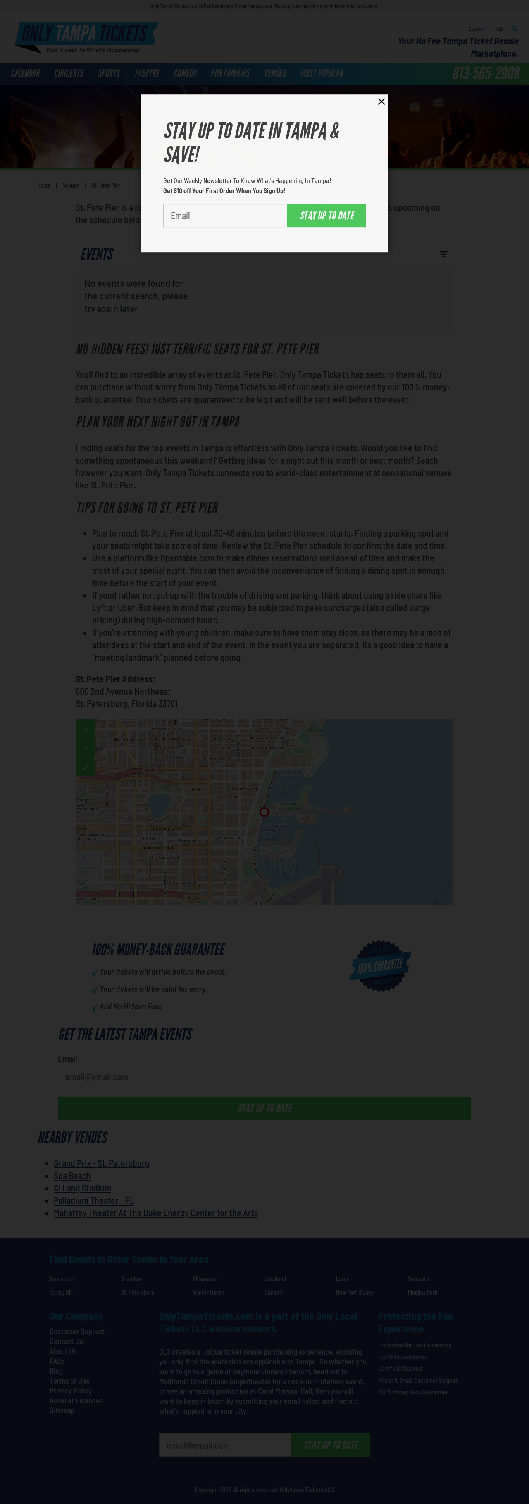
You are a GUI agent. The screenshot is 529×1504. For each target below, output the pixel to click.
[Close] (381, 100)
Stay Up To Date (326, 213)
